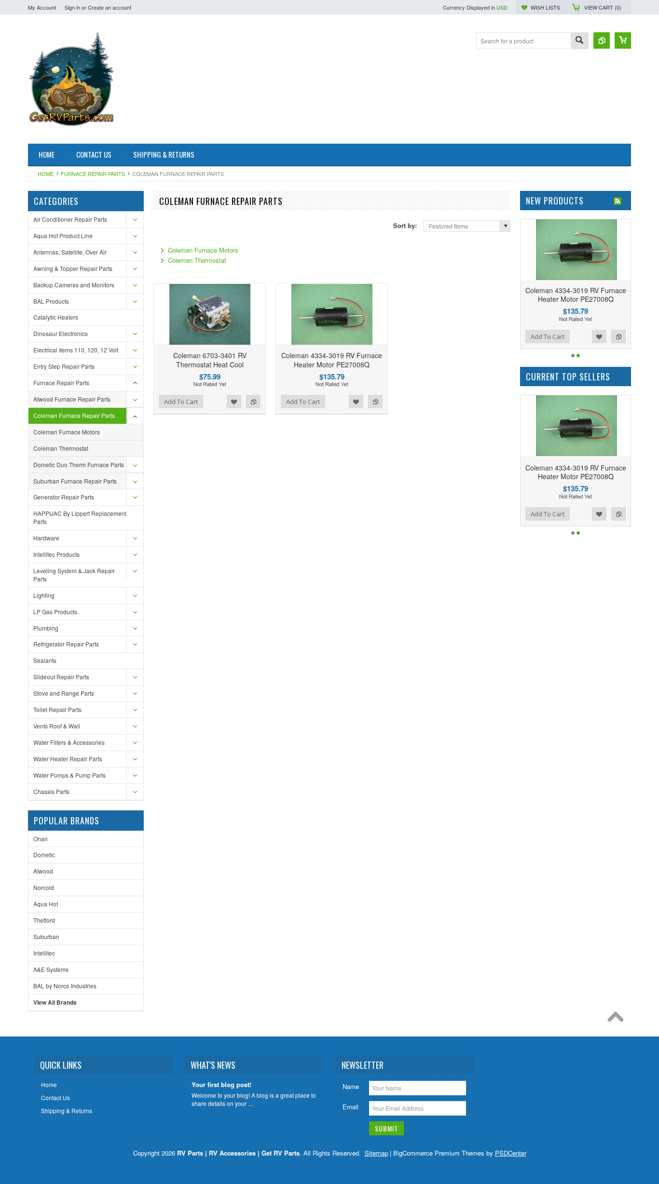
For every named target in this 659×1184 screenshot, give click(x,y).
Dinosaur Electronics (60, 333)
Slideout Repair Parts (61, 677)
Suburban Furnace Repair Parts (75, 481)
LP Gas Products (55, 611)
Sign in (72, 7)
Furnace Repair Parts (93, 173)
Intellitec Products (56, 554)
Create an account (109, 7)
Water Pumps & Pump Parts (69, 775)
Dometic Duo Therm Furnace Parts (78, 464)
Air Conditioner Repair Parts (70, 219)
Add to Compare (253, 401)
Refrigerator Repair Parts (66, 644)
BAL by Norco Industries (64, 986)
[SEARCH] (579, 41)
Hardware (46, 538)
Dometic (44, 854)
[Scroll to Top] (618, 1019)
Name (351, 1086)
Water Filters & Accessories (69, 742)
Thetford (44, 920)
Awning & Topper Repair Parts (72, 268)
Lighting (44, 595)
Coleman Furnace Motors (66, 432)
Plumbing (45, 628)
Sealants (44, 660)
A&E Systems (51, 969)
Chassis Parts (51, 791)
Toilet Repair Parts (57, 709)
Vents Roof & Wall (56, 726)
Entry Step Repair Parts (64, 366)
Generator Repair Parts (63, 497)
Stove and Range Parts (63, 693)
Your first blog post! (221, 1085)
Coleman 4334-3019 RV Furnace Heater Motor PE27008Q (331, 359)
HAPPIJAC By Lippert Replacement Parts (79, 517)
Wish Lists (545, 7)
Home (46, 173)
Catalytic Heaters (55, 317)
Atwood (43, 871)
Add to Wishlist (234, 401)
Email (350, 1106)
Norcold (43, 887)
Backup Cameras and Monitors (73, 285)
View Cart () (602, 7)
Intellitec (44, 953)
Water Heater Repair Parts (67, 758)
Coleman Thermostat (60, 448)
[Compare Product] (601, 40)
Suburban (46, 936)
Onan (40, 838)
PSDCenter (510, 1152)
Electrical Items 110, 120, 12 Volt (75, 350)
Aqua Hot (45, 904)
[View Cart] (623, 40)
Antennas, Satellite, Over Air (70, 252)
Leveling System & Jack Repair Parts (74, 574)
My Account (42, 7)
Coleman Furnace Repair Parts (74, 415)
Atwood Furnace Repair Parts (71, 399)
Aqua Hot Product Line (63, 235)
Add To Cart (181, 401)
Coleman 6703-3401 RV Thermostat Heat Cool (210, 359)
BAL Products (51, 301)
